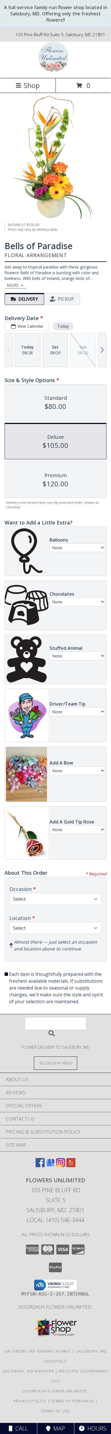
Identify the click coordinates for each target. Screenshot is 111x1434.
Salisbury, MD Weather (28, 1371)
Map (57, 1428)
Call (20, 1428)
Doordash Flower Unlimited (55, 1307)
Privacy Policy (29, 1401)
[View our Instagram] (60, 1165)
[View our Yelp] (70, 1165)
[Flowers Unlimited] (55, 70)
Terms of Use (55, 1410)
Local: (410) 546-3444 (55, 1220)
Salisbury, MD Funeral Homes (38, 1351)
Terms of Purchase (72, 1401)
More (12, 285)
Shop (32, 85)
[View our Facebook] (40, 1165)
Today (63, 326)
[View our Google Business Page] (50, 1165)
